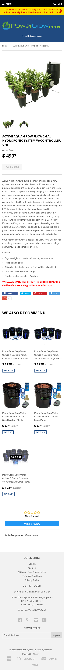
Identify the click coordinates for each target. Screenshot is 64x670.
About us (32, 567)
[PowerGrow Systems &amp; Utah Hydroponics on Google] (28, 620)
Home (4, 45)
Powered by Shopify (31, 654)
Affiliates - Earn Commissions (32, 571)
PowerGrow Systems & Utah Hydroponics (34, 649)
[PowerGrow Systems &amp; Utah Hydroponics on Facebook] (20, 620)
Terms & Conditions (32, 575)
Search (32, 563)
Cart (59, 3)
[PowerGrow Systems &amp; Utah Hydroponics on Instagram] (36, 620)
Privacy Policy (32, 580)
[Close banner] (61, 11)
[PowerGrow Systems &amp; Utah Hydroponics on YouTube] (44, 620)
